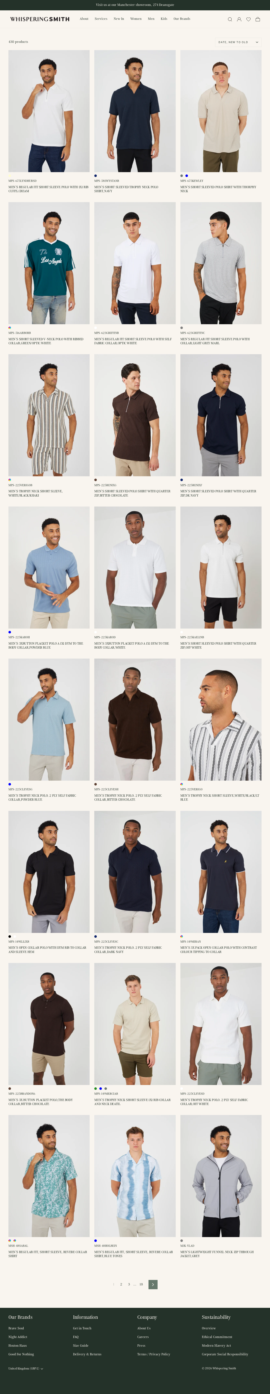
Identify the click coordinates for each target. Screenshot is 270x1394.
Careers (143, 1337)
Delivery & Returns (87, 1354)
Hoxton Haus (17, 1346)
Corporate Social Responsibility (225, 1354)
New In (119, 19)
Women (136, 19)
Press (141, 1346)
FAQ (76, 1337)
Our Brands (182, 19)
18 (141, 1284)
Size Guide (81, 1346)
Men (151, 19)
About (84, 19)
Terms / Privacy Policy (153, 1354)
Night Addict (17, 1337)
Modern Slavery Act (216, 1346)
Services (101, 19)
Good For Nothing (21, 1354)
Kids (164, 19)
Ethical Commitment (217, 1337)
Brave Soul (16, 1328)
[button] (248, 19)
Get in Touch (82, 1328)
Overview (209, 1328)
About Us (144, 1328)
